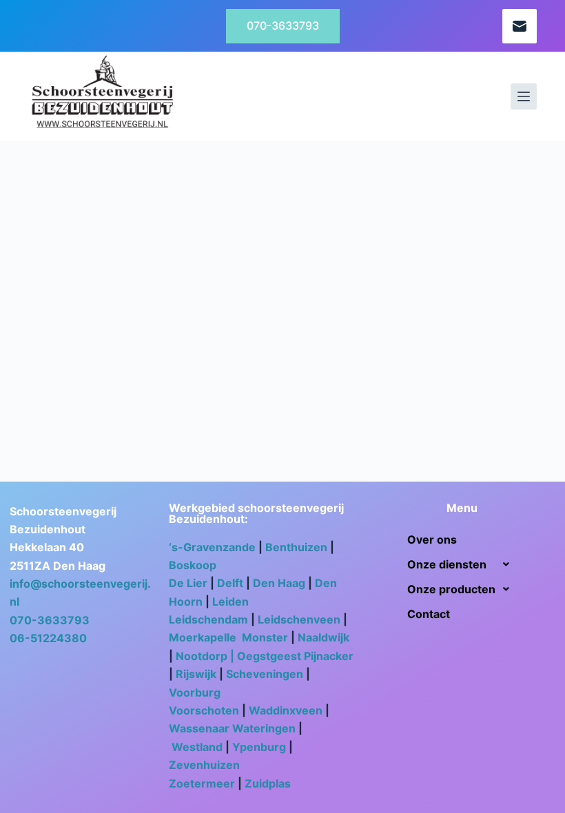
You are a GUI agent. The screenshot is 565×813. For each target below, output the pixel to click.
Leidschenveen (299, 619)
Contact (428, 614)
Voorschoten (204, 710)
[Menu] (524, 96)
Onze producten (451, 589)
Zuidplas (268, 783)
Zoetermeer (202, 783)
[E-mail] (519, 26)
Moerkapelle (204, 637)
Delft (230, 583)
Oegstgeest (269, 656)
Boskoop (194, 565)
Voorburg (194, 692)
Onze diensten (446, 564)
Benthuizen (296, 547)
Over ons (432, 539)
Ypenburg (259, 747)
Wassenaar (199, 728)
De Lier (188, 583)
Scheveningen (266, 674)
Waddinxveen (285, 710)
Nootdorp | (206, 656)
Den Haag (279, 583)
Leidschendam (208, 619)
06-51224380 (48, 638)
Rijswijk (196, 674)
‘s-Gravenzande (212, 547)
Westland (197, 747)
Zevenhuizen (204, 765)
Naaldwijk (323, 637)
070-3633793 (283, 25)
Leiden (230, 601)
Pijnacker (328, 656)
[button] (462, 564)
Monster (265, 637)
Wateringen (264, 728)
